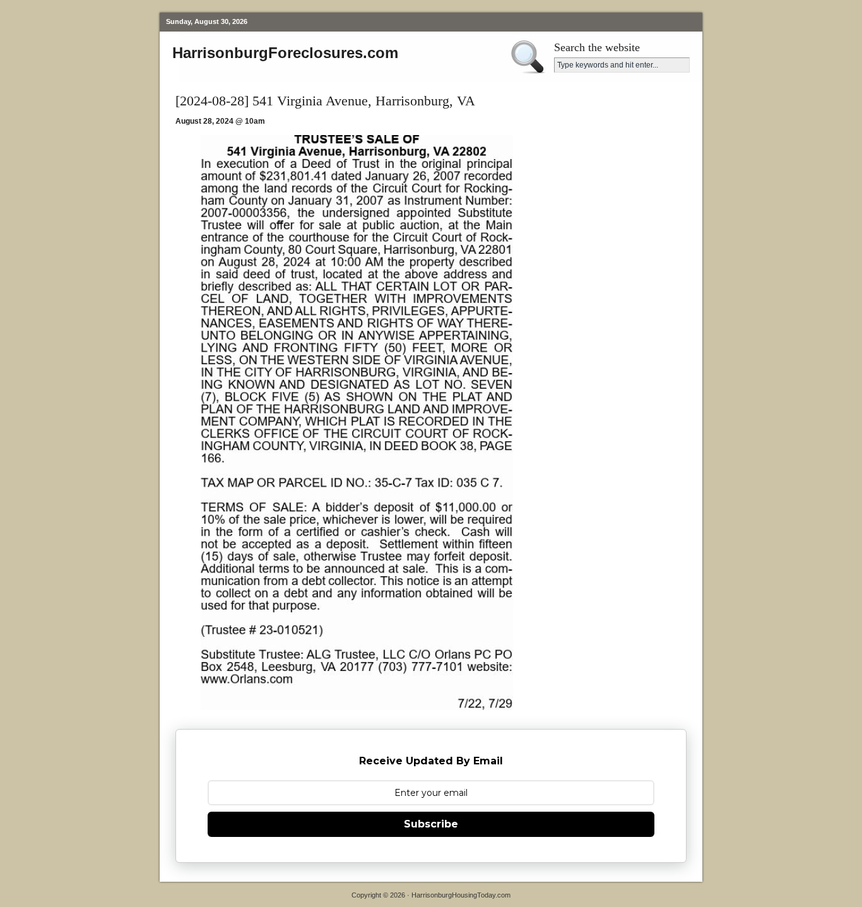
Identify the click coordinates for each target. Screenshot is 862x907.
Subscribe (431, 824)
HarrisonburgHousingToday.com (461, 895)
